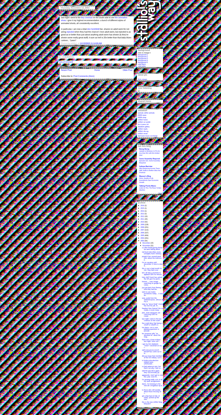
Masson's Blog (145, 176)
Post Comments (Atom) (83, 76)
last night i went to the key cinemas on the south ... (152, 319)
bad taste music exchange (147, 136)
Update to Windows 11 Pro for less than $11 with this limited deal (149, 153)
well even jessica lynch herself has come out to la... (151, 351)
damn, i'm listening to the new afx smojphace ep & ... (152, 385)
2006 (143, 233)
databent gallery (144, 127)
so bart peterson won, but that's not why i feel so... (152, 367)
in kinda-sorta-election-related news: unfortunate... (150, 362)
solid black (142, 64)
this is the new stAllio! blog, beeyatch (152, 403)
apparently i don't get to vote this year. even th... (152, 376)
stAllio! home (143, 120)
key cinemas (86, 17)
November (146, 246)
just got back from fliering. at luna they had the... (152, 288)
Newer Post (66, 70)
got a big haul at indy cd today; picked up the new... (151, 397)
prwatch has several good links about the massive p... (152, 258)
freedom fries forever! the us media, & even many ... (152, 309)
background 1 (143, 55)
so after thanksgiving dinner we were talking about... (152, 248)
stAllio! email (142, 134)
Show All (160, 193)
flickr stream (142, 79)
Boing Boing (144, 149)
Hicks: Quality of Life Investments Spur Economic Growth (149, 180)
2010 (143, 222)
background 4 (143, 60)
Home (97, 70)
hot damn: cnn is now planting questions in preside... (150, 329)
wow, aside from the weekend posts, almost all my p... (152, 299)
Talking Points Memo (147, 186)
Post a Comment (65, 62)
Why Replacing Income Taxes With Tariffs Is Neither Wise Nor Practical (150, 170)
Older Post (127, 70)
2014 (143, 211)
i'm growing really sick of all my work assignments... (152, 380)
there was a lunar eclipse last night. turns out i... (151, 340)
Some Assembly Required (149, 159)
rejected (70, 32)
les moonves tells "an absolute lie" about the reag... (151, 335)
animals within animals (146, 113)
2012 (143, 216)
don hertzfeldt (93, 29)
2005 (143, 235)
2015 (143, 208)
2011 (143, 219)
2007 (143, 230)
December (146, 243)
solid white (142, 66)
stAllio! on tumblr (144, 122)
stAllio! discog (143, 131)
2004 (143, 238)
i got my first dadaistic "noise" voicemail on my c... (152, 345)
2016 (143, 205)
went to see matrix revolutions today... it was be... (152, 293)
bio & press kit (143, 124)
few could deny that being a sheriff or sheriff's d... (152, 324)
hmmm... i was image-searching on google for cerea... (151, 283)
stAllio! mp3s (143, 129)
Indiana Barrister (145, 166)
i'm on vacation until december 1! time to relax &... (152, 264)
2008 (143, 227)
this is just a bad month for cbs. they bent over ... (152, 269)
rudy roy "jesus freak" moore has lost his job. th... (152, 305)
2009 (143, 224)
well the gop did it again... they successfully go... (151, 371)
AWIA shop (142, 117)
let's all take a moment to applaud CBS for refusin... (152, 273)
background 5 (143, 62)
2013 (143, 214)
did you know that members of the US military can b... (152, 357)
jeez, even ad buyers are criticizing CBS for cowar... (151, 314)
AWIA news (142, 115)
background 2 (143, 57)
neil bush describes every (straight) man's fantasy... (152, 253)
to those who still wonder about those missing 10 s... (151, 391)
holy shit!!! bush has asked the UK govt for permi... (152, 278)
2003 (143, 241)
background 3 (143, 58)
